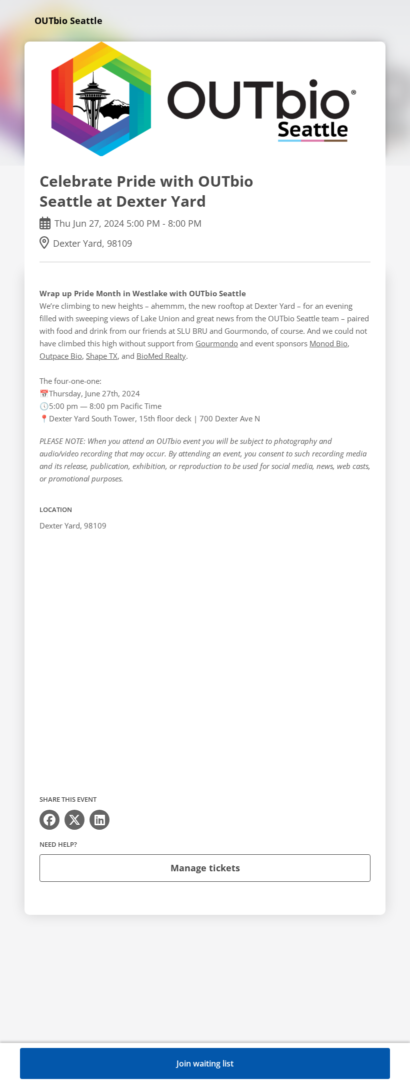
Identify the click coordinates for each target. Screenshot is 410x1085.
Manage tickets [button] (205, 868)
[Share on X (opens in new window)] (74, 820)
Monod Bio (329, 343)
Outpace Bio (61, 356)
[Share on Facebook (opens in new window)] (50, 820)
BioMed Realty (161, 356)
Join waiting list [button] (205, 1063)
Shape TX (102, 356)
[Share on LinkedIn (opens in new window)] (100, 820)
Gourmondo (217, 343)
